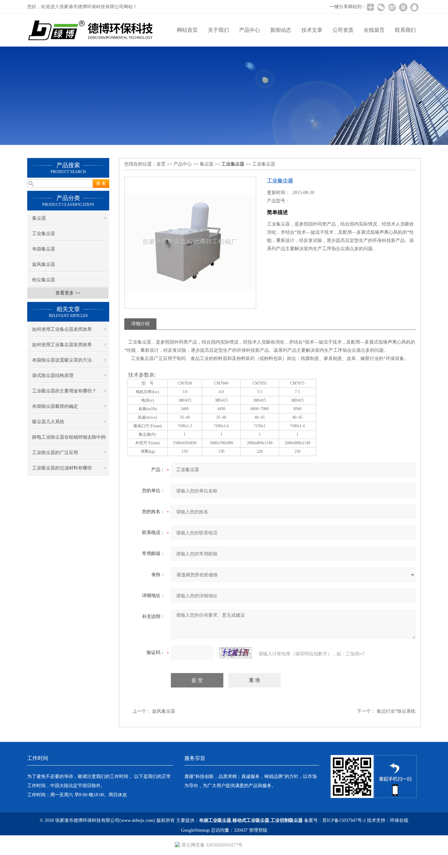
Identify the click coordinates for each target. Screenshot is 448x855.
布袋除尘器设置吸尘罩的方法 (62, 360)
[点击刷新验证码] (235, 652)
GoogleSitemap (195, 830)
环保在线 (399, 820)
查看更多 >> (67, 292)
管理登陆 (258, 830)
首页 (161, 164)
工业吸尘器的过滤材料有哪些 (62, 468)
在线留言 (374, 30)
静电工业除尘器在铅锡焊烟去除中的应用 (69, 440)
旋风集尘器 (43, 264)
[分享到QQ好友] (414, 7)
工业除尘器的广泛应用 (55, 452)
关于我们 (218, 30)
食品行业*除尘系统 (396, 711)
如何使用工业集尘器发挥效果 (62, 329)
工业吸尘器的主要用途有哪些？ (64, 390)
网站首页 (187, 30)
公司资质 (343, 30)
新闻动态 (280, 30)
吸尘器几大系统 (48, 421)
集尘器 (39, 218)
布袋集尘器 (43, 249)
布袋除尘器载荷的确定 (55, 406)
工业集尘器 (43, 233)
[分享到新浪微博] (392, 7)
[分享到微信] (380, 7)
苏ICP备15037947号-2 (344, 820)
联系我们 (405, 30)
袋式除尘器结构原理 (52, 375)
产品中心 (249, 30)
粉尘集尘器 (43, 279)
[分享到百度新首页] (403, 7)
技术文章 (311, 30)
